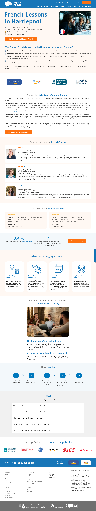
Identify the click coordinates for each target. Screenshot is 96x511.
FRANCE (29, 477)
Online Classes (54, 6)
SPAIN (28, 489)
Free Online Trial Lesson (84, 6)
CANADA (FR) (38, 481)
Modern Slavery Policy (10, 497)
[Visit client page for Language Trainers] (57, 506)
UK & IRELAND (30, 473)
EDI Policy (7, 495)
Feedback (7, 485)
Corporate (68, 6)
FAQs (74, 6)
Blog (6, 479)
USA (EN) (29, 475)
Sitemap (7, 489)
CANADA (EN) (30, 481)
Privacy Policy (8, 491)
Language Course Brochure (12, 487)
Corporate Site (8, 483)
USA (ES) (29, 479)
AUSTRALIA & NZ (31, 483)
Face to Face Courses (42, 6)
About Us (7, 474)
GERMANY (29, 487)
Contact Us (7, 472)
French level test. (26, 242)
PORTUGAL (30, 491)
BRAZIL (28, 485)
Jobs (6, 477)
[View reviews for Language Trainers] (71, 506)
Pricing (62, 6)
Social (6, 481)
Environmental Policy (10, 493)
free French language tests (13, 111)
